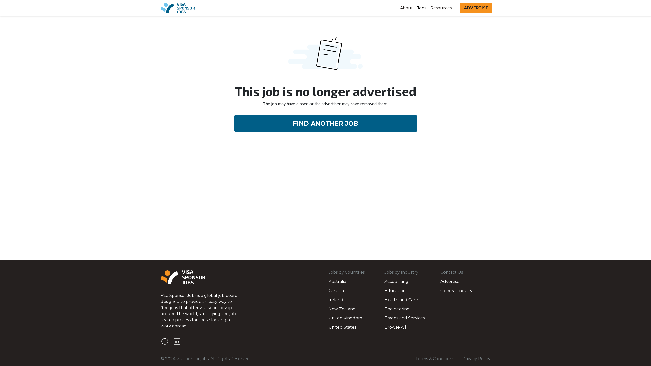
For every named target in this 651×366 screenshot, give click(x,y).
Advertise (450, 281)
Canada (336, 290)
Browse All (395, 327)
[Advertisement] (325, 206)
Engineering (397, 309)
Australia (337, 281)
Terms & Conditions (434, 358)
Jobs (421, 8)
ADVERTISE (476, 8)
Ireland (336, 299)
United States (342, 327)
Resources (441, 8)
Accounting (396, 281)
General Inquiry (456, 290)
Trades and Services (404, 318)
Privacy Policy (476, 358)
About (406, 8)
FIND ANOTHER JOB (325, 123)
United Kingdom (345, 318)
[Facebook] (165, 341)
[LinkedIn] (177, 341)
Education (395, 290)
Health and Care (401, 299)
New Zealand (342, 309)
